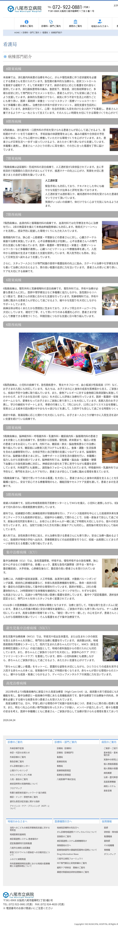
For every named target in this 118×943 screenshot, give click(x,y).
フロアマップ (16, 788)
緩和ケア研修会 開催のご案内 (71, 867)
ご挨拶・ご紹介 (111, 748)
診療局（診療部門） (66, 752)
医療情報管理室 (64, 770)
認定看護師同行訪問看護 (21, 843)
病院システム (110, 786)
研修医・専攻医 (111, 831)
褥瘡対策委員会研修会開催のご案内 (73, 871)
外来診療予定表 (17, 748)
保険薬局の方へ (64, 845)
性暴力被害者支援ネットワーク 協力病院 (28, 792)
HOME (17, 32)
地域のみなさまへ (99, 26)
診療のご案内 (26, 25)
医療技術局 (62, 761)
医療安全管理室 (64, 774)
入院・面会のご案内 (19, 779)
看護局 (60, 756)
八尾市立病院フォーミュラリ (70, 858)
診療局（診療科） (65, 748)
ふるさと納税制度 (18, 858)
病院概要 (108, 772)
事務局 (60, 765)
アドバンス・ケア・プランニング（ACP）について (30, 807)
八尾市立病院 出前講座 (20, 847)
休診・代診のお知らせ (20, 752)
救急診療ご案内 (17, 761)
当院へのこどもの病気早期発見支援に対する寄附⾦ (30, 828)
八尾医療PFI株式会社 (66, 779)
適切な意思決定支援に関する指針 (25, 801)
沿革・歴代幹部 (111, 777)
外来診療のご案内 (18, 756)
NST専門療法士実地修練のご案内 (72, 862)
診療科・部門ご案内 (51, 25)
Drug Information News (68, 854)
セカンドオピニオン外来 (21, 774)
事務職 (107, 849)
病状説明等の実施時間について (24, 783)
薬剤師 (107, 840)
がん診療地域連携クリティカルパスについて (77, 831)
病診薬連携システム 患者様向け (24, 838)
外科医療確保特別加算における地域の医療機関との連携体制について (30, 864)
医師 (106, 827)
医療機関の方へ (63, 821)
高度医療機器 (110, 781)
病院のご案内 (75, 25)
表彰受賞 (108, 790)
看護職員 (108, 836)
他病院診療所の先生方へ (68, 827)
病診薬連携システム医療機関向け (72, 840)
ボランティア (110, 854)
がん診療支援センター (20, 765)
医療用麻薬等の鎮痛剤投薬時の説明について (77, 849)
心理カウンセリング (19, 770)
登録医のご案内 (64, 836)
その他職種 (109, 845)
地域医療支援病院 (18, 834)
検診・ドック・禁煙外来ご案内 (24, 796)
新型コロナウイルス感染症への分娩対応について (30, 853)
